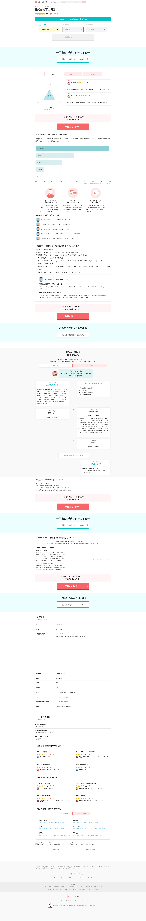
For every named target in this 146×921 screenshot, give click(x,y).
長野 (58, 835)
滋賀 (78, 822)
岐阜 (62, 835)
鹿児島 (97, 835)
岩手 (48, 822)
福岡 (74, 835)
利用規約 (80, 874)
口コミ (73, 74)
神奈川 (62, 828)
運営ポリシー (56, 849)
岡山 (81, 828)
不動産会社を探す (64, 813)
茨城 (40, 828)
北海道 (41, 822)
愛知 (69, 835)
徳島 (92, 828)
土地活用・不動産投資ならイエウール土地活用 (85, 889)
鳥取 (74, 828)
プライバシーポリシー (60, 878)
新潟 (40, 835)
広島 (85, 828)
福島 (63, 822)
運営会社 (72, 874)
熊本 (85, 835)
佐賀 (78, 835)
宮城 (52, 822)
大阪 (85, 822)
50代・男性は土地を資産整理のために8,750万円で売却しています (57, 224)
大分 (89, 835)
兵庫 (89, 822)
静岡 (65, 835)
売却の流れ (56, 366)
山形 (59, 822)
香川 (96, 828)
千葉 (54, 828)
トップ (53, 74)
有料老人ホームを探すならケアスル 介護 (59, 889)
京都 (81, 822)
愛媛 (100, 828)
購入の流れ (90, 365)
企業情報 (92, 74)
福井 (51, 835)
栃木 (44, 828)
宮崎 (92, 835)
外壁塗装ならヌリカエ (76, 886)
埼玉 (51, 828)
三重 (74, 822)
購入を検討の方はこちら (73, 59)
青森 (45, 822)
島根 (78, 828)
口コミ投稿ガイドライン (90, 849)
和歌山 (97, 822)
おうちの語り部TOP (39, 6)
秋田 (56, 822)
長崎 (81, 835)
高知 (103, 828)
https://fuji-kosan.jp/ (62, 697)
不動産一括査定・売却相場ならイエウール (55, 886)
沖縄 (101, 835)
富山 (44, 835)
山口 (89, 828)
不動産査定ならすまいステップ (93, 886)
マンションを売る (82, 813)
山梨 (54, 835)
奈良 (92, 822)
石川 (47, 835)
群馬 (47, 828)
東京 (58, 828)
